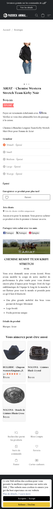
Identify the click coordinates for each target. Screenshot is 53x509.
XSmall (14, 145)
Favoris (36, 450)
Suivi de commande (16, 452)
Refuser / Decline (26, 504)
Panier (16, 464)
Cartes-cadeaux (36, 464)
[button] (26, 8)
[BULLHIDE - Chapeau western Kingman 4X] (14, 352)
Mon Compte (37, 436)
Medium (15, 159)
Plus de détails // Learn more (17, 493)
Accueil (6, 29)
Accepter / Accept (26, 498)
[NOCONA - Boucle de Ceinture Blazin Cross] (14, 395)
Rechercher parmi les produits (16, 438)
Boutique (18, 29)
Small (9, 152)
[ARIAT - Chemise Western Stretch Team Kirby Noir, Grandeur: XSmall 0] (26, 58)
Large (14, 166)
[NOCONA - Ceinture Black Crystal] (39, 352)
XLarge (14, 173)
